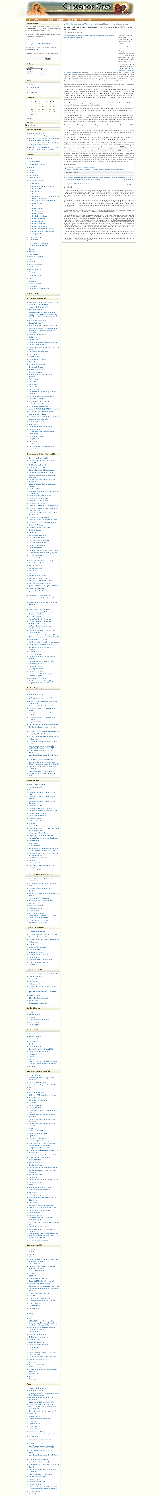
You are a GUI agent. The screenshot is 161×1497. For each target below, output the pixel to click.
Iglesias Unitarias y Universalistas (43, 231)
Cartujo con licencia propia (37, 334)
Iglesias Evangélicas (38, 224)
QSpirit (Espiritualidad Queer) (38, 962)
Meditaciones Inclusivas (36, 952)
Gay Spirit (32, 891)
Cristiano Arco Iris (34, 354)
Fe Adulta (32, 823)
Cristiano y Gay (34, 357)
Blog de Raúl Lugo (35, 323)
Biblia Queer (36, 162)
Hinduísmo (32, 251)
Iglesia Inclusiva (37, 203)
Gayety (31, 1044)
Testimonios (33, 286)
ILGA (30, 1318)
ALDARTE (32, 1252)
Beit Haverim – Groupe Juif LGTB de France (43, 883)
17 (39, 109)
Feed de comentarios (35, 90)
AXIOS (31, 1087)
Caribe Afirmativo (34, 1264)
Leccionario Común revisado (38, 947)
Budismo (32, 170)
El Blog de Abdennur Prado (37, 362)
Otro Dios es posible (38, 164)
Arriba (130, 184)
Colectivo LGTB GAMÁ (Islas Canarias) (41, 1281)
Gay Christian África (35, 565)
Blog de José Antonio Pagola (38, 320)
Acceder (31, 85)
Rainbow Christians (35, 1215)
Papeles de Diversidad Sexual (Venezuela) (42, 1357)
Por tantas (32, 860)
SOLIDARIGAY (33, 1374)
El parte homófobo (35, 237)
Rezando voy (33, 965)
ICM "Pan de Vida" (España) (38, 576)
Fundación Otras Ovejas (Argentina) (40, 1157)
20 (50, 109)
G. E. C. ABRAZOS (35, 1160)
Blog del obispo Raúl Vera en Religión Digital (43, 326)
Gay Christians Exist (35, 1174)
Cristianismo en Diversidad (37, 535)
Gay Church (33, 570)
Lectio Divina (36, 275)
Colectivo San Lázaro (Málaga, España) (41, 472)
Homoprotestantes (35, 1182)
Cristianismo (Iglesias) (36, 180)
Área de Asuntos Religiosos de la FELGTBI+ (43, 1085)
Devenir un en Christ (35, 548)
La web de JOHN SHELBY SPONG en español (44, 409)
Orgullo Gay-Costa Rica (36, 1342)
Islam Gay (32, 903)
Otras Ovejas (33, 1202)
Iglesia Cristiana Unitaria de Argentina (41, 609)
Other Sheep (33, 1200)
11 (43, 106)
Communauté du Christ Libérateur (40, 495)
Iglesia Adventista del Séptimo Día (43, 186)
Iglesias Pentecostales (39, 226)
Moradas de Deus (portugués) (38, 419)
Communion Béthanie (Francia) (39, 498)
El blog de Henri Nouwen (37, 821)
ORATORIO (49, 20)
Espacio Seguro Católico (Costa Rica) (41, 560)
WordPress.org (33, 92)
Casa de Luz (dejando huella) (38, 458)
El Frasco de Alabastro (36, 369)
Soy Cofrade (33, 441)
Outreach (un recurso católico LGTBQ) (41, 1049)
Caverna (31, 173)
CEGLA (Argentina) (35, 1107)
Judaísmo (32, 262)
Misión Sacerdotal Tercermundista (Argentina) (43, 848)
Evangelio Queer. (34, 979)
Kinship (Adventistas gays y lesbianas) (41, 1187)
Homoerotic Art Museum (36, 1431)
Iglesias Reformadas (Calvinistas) (43, 229)
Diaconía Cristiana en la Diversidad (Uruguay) (43, 550)
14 (54, 106)
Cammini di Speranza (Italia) (38, 1100)
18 (43, 109)
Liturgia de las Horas (35, 949)
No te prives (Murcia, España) (38, 1334)
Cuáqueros (35, 183)
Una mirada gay (34, 449)
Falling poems (33, 379)
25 (43, 112)
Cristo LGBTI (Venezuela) (37, 545)
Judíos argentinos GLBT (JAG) (38, 908)
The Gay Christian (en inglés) (38, 1240)
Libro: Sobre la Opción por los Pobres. (41, 759)
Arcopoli (31, 1257)
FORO (82, 20)
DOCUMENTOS (72, 20)
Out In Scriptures (34, 957)
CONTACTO (90, 20)
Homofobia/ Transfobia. (84, 24)
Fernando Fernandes (78, 169)
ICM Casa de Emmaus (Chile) (38, 578)
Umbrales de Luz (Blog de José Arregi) (41, 446)
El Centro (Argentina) (35, 555)
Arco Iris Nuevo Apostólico (37, 1082)
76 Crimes (32, 1034)
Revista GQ (32, 1057)
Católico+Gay (33, 340)
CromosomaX (33, 1039)
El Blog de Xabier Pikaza (37, 364)
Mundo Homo (33, 424)
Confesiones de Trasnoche (37, 345)
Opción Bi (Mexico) (35, 1339)
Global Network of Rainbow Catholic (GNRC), (43, 1180)
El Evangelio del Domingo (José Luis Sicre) (43, 934)
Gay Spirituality (34, 981)
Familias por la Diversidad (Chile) (39, 1293)
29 (32, 114)
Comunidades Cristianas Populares (40, 808)
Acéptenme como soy (36, 694)
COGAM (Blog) (33, 1276)
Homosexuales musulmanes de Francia (41, 900)
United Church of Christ (36, 870)
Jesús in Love (33, 739)
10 (39, 106)
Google (40, 73)
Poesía (31, 278)
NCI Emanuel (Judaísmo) (37, 913)
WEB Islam (32, 1494)
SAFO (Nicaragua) (35, 1367)
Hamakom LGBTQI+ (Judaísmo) (39, 898)
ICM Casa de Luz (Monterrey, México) (41, 581)
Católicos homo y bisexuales (38, 465)
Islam (30, 259)
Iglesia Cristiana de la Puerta (38, 607)
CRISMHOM (33, 532)
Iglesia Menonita (37, 208)
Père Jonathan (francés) (36, 436)
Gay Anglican (33, 382)
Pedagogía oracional (35, 272)
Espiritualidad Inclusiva (39, 245)
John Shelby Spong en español (39, 401)
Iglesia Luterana (37, 206)
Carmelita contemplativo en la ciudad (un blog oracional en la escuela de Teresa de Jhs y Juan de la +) (43, 330)
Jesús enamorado (34, 984)
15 (32, 109)
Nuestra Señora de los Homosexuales (41, 427)
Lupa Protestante (34, 846)
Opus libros (32, 1467)
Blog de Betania (34, 1097)
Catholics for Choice (35, 1105)
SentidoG (32, 1059)
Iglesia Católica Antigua (36, 588)
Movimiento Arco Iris (35, 651)
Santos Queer (33, 1000)
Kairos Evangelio (34, 840)
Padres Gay (32, 1350)
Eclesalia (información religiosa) (39, 1020)
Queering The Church (36, 669)
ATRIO (31, 789)
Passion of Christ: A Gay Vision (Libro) (41, 771)
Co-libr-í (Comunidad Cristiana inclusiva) (42, 470)
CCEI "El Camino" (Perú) (37, 467)
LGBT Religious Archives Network (39, 1190)
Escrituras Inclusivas (35, 372)
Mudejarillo (70, 167)
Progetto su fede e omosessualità (39, 1210)
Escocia (69, 169)
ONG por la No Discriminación (38, 1337)
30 (35, 114)
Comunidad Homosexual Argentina (40, 1283)
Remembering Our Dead (37, 1482)
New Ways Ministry (35, 1046)
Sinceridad (127, 179)
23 (35, 112)
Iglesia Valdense (37, 221)
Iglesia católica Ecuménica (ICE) (39, 595)
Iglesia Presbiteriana (38, 218)
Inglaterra (101, 169)
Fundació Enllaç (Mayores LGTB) (39, 1298)
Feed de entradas (34, 87)
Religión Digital (34, 1025)
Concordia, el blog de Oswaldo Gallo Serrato (43, 342)
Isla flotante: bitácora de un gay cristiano (42, 396)
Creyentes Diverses (35, 530)
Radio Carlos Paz (34, 1054)
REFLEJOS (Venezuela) (36, 1364)
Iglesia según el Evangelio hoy (39, 833)
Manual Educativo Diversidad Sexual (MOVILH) (44, 1464)
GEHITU (31, 1311)
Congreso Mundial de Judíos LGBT (40, 888)
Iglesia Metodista (37, 211)
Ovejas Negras (33, 1347)
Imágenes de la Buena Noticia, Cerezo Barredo (44, 939)
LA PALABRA (38, 20)
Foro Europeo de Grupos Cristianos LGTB (42, 1155)
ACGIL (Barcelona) (35, 1075)
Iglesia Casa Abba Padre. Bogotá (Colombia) (43, 586)
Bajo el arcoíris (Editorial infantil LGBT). (41, 1402)
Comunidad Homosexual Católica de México (43, 520)
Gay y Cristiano (34, 389)
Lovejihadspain (34, 911)
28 (54, 112)
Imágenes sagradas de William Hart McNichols (44, 731)
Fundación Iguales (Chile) (37, 1303)
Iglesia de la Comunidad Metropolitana (44, 201)
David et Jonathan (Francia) (38, 1133)
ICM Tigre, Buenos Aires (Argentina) (40, 583)
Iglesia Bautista (37, 191)
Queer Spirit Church (35, 666)
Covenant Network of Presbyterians (40, 527)
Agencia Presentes (35, 1036)
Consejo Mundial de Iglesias (38, 813)
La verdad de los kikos (36, 1443)
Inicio (68, 24)
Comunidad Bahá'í (35, 178)
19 (46, 109)
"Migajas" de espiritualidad (40, 243)
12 (46, 106)
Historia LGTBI (33, 254)
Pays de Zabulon (34, 429)
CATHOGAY (33, 1102)
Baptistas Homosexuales (37, 1090)
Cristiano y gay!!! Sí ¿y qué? (38, 359)
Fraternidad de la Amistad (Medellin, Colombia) (44, 563)
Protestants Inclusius (35, 664)
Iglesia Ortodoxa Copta (39, 216)
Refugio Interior (34, 439)
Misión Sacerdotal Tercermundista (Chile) (42, 851)
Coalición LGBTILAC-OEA (37, 1271)
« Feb (27, 118)
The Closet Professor (35, 444)
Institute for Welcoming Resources (40, 619)
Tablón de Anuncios (35, 284)
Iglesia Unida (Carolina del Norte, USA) (41, 835)
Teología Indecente (35, 1484)
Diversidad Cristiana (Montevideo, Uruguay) (43, 553)
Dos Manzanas (34, 1041)
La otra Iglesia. (33, 843)
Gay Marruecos (34, 1308)
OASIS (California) (35, 654)
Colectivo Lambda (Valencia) (38, 1278)
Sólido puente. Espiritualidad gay (39, 1003)
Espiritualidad (33, 240)
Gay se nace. (33, 387)
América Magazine (35, 1014)
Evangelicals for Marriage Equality (40, 1148)
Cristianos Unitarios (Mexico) (38, 543)
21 (54, 109)
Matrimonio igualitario (36, 264)
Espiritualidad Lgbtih (35, 976)
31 (39, 114)
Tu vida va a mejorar (35, 1491)
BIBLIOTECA (60, 20)
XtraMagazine (33, 1066)
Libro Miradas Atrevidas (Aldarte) (39, 1459)
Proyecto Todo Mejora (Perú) (38, 1359)
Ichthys (31, 573)
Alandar (31, 1012)
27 (50, 112)
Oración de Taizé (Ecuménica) (38, 954)
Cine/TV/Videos (34, 175)
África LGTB (33, 1249)
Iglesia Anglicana (37, 189)
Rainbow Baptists (34, 1213)
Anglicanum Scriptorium (36, 309)
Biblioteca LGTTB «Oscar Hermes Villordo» (43, 706)
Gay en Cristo (33, 384)
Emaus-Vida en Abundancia (38, 558)
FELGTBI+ (32, 1295)
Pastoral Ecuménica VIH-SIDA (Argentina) (42, 1207)
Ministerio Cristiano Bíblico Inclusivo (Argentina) (44, 642)
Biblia (31, 158)
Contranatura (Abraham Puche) (39, 352)
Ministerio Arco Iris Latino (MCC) (39, 639)
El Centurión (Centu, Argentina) (39, 1141)
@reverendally (33, 692)
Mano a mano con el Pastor (37, 414)
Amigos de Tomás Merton (37, 784)
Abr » (31, 118)
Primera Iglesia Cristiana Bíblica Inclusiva (42, 661)
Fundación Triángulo (35, 1306)
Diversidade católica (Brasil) (38, 1138)
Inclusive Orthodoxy (35, 616)
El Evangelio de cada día (37, 932)
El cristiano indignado (36, 367)
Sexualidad (32, 281)
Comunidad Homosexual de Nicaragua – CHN (44, 1286)
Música (31, 267)
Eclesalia (32, 1017)
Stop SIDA (32, 1376)
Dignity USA (33, 1136)
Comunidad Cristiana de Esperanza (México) (43, 506)
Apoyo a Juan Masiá (35, 787)
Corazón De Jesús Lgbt (36, 525)
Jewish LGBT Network (36, 905)
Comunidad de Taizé (35, 805)
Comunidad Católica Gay (37, 503)
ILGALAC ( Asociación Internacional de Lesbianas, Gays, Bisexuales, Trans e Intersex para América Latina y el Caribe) (43, 1323)
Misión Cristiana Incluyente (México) (40, 644)
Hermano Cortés (34, 1426)
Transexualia (33, 1379)
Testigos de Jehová (38, 234)
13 (50, 106)
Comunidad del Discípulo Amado (39, 517)
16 (35, 109)
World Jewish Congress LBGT (38, 923)
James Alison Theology (36, 399)
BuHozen (32, 886)
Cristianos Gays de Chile (37, 537)
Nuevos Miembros (35, 269)
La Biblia (32, 944)
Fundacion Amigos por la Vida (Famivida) (42, 1301)
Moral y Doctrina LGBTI (36, 421)
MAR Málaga (33, 1192)
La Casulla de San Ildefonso (38, 404)
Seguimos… (42, 133)
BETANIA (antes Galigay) (37, 1092)
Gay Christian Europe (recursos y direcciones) (43, 724)
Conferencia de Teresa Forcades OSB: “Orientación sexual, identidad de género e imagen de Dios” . (42, 1406)
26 (46, 112)
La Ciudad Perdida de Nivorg (38, 406)
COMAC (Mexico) (34, 489)
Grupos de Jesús (34, 826)
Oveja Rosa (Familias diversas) (39, 1051)
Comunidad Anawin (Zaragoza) (39, 501)
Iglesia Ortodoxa (37, 213)
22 (32, 112)
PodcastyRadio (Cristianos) (37, 858)
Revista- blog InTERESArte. (38, 678)
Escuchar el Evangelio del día (38, 937)
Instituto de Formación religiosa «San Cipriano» (44, 736)
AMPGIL (31, 1254)
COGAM (31, 1273)
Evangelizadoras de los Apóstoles (40, 1419)
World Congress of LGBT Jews (38, 920)
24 (39, 112)
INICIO (29, 20)
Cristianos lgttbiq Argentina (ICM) (39, 540)
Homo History (33, 1429)
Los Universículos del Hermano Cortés (41, 411)
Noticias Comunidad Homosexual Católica (42, 1197)
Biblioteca (32, 167)
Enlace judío (33, 1413)
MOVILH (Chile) (34, 1332)
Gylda (31, 1313)
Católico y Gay (33, 337)
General (73, 24)
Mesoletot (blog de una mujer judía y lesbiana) (44, 416)
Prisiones (107, 169)
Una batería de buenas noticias (39, 289)
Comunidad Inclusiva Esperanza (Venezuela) (43, 522)
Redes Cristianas (34, 863)
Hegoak (31, 1316)
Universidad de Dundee (117, 169)
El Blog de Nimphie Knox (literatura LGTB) (42, 1411)
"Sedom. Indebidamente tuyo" (38, 307)
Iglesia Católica (37, 194)
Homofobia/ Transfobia (91, 169)
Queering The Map (35, 1362)
